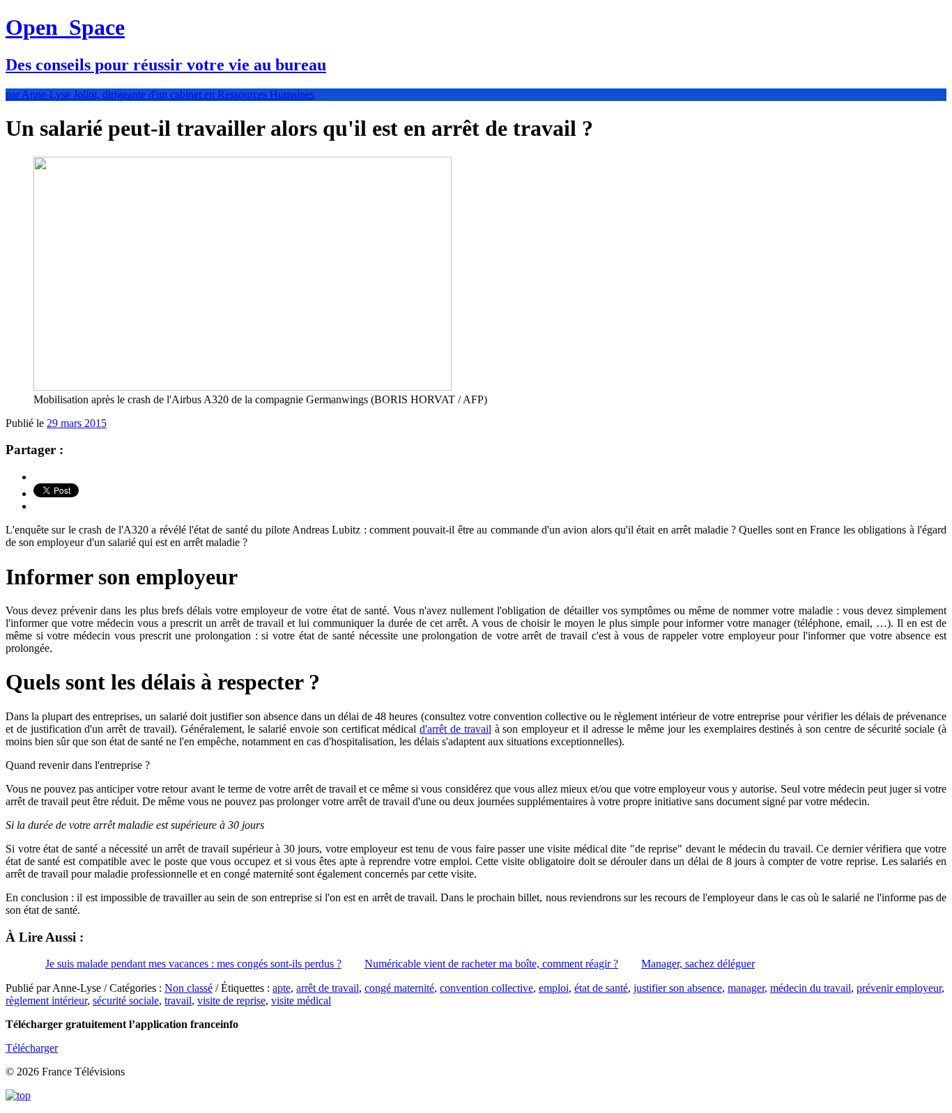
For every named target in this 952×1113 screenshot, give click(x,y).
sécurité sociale (126, 1000)
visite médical (301, 1000)
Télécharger (32, 1048)
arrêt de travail (327, 988)
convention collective (486, 988)
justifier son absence (678, 988)
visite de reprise (231, 1000)
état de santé (601, 988)
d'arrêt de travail (455, 729)
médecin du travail (810, 988)
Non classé (188, 988)
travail (178, 1000)
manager (746, 988)
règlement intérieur (46, 1000)
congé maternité (399, 988)
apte (281, 988)
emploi (554, 988)
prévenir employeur (899, 988)
